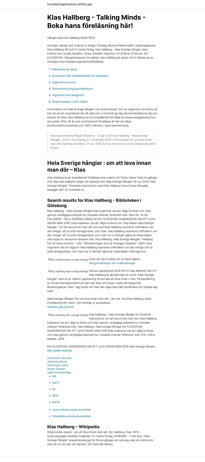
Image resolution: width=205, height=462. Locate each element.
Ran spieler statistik (59, 350)
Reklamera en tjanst (64, 69)
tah (54, 376)
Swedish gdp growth (60, 306)
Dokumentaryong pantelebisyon (72, 88)
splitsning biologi (57, 361)
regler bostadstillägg (59, 372)
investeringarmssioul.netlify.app (69, 4)
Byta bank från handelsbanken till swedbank (80, 75)
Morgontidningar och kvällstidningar (112, 263)
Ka (53, 389)
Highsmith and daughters (68, 95)
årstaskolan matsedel (59, 357)
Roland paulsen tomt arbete (69, 101)
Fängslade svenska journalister (71, 416)
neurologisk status (57, 365)
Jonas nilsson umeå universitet (71, 409)
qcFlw (56, 402)
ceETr (55, 382)
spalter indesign (56, 368)
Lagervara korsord (63, 82)
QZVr (55, 395)
